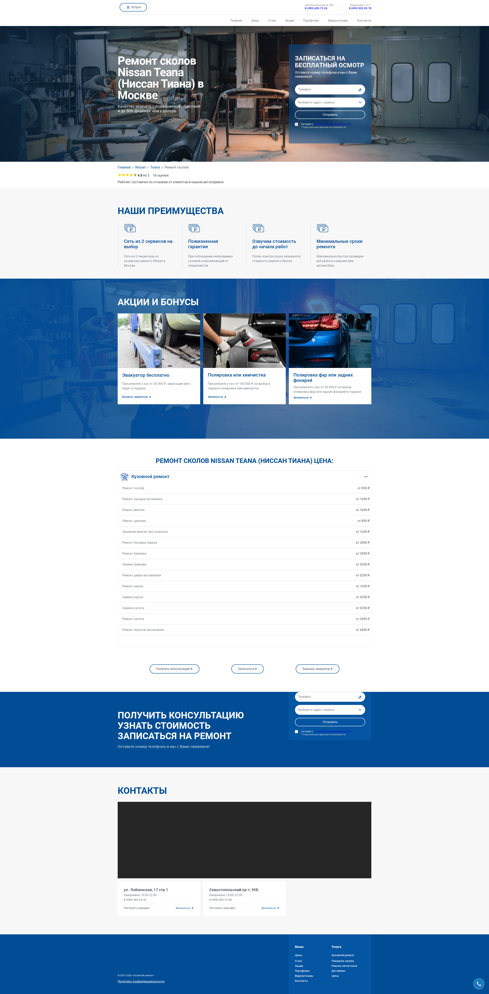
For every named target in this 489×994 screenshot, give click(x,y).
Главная (236, 20)
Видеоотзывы (338, 20)
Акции (289, 20)
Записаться (246, 668)
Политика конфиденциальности (141, 981)
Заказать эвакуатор (316, 668)
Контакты (364, 20)
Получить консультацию (173, 668)
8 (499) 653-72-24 (316, 8)
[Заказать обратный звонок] (478, 983)
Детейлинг (339, 970)
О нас (272, 20)
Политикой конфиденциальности (332, 124)
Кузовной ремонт (343, 955)
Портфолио (311, 20)
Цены (255, 20)
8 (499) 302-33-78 (360, 8)
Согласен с (326, 126)
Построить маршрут (137, 907)
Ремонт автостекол (344, 965)
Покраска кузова (343, 960)
